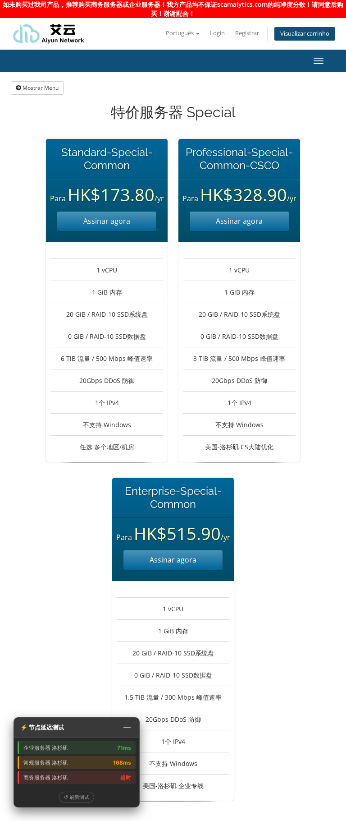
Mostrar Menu (40, 88)
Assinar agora (106, 221)
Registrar (247, 33)
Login (217, 33)
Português (180, 33)
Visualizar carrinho (304, 33)
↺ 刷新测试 (76, 796)
